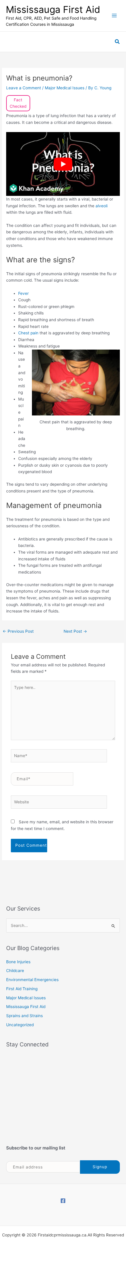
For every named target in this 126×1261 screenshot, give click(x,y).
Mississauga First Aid (53, 9)
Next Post (75, 631)
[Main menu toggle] (114, 16)
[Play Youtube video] (63, 164)
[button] (117, 41)
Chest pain (28, 333)
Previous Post (18, 631)
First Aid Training (22, 988)
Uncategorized (20, 1024)
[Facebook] (63, 1200)
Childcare (15, 970)
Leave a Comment (23, 87)
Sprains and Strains (24, 1015)
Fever (23, 293)
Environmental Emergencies (32, 979)
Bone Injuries (18, 961)
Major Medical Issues (64, 87)
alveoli (102, 205)
